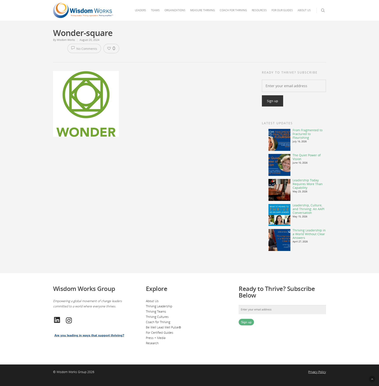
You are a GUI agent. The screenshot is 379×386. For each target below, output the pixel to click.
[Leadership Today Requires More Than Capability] (279, 190)
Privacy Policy (317, 372)
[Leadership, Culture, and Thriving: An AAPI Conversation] (279, 215)
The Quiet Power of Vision (307, 157)
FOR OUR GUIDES (282, 10)
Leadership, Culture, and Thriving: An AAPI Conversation (308, 209)
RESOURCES (259, 10)
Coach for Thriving (158, 322)
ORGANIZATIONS (174, 10)
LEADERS (140, 10)
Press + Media (155, 338)
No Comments (86, 49)
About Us (152, 301)
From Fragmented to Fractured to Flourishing (307, 133)
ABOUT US (304, 10)
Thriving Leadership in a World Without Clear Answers (309, 234)
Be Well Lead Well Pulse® (163, 327)
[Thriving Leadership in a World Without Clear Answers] (279, 240)
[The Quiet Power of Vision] (279, 165)
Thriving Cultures (157, 317)
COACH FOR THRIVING (233, 10)
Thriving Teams (156, 311)
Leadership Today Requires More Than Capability (308, 183)
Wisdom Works (66, 40)
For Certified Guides (159, 332)
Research (152, 343)
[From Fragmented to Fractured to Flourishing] (279, 140)
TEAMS (155, 10)
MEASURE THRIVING (202, 10)
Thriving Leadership (159, 306)
